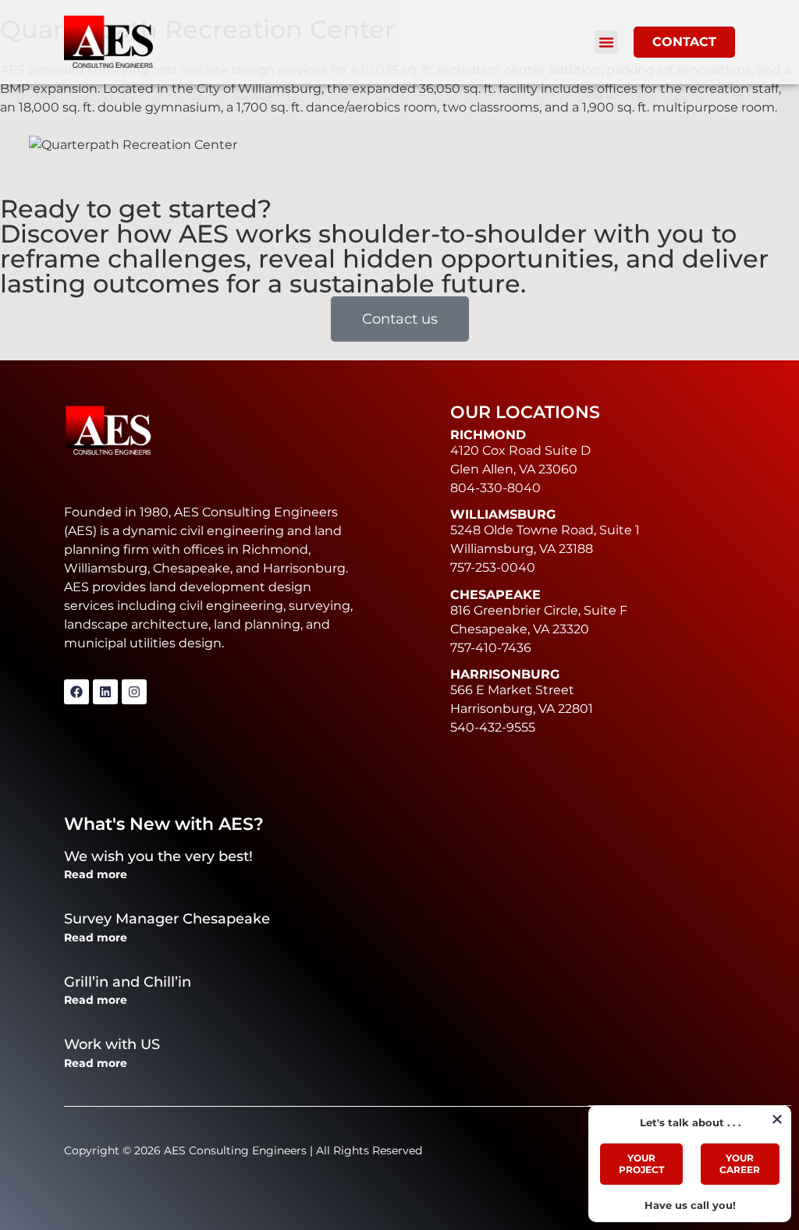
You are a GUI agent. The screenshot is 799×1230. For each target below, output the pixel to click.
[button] (606, 42)
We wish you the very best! (158, 856)
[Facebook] (76, 691)
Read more (95, 874)
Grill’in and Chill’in (127, 982)
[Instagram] (134, 691)
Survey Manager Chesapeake (167, 918)
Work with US (112, 1044)
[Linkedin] (105, 691)
